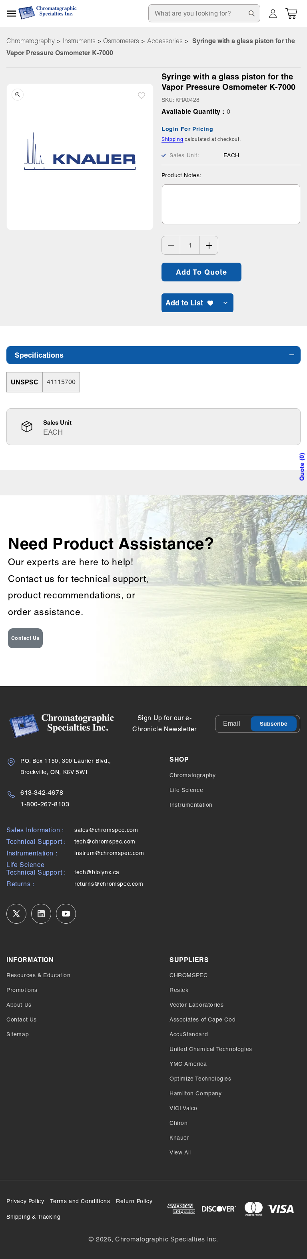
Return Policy (134, 1201)
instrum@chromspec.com (109, 853)
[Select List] (225, 302)
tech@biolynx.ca (97, 872)
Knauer (179, 1137)
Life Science (186, 790)
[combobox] (204, 13)
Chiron (178, 1123)
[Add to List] (142, 95)
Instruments (79, 41)
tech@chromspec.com (105, 841)
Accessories (165, 41)
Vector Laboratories (196, 1005)
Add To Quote (201, 272)
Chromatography (30, 41)
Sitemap (17, 1034)
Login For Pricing (187, 129)
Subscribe (273, 723)
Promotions (22, 990)
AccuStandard (188, 1034)
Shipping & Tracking (33, 1216)
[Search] (251, 13)
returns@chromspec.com (109, 884)
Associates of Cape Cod (202, 1019)
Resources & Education (38, 975)
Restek (179, 990)
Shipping (172, 139)
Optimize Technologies (200, 1078)
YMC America (188, 1064)
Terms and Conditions (80, 1201)
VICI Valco (183, 1108)
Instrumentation (191, 805)
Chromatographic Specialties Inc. (166, 1239)
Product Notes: (181, 175)
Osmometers (121, 41)
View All (180, 1152)
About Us (19, 1005)
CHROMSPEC (188, 975)
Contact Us (25, 638)
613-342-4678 (41, 792)
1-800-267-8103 (44, 804)
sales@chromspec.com (106, 830)
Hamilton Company (195, 1093)
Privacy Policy (25, 1201)
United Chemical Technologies (210, 1049)
